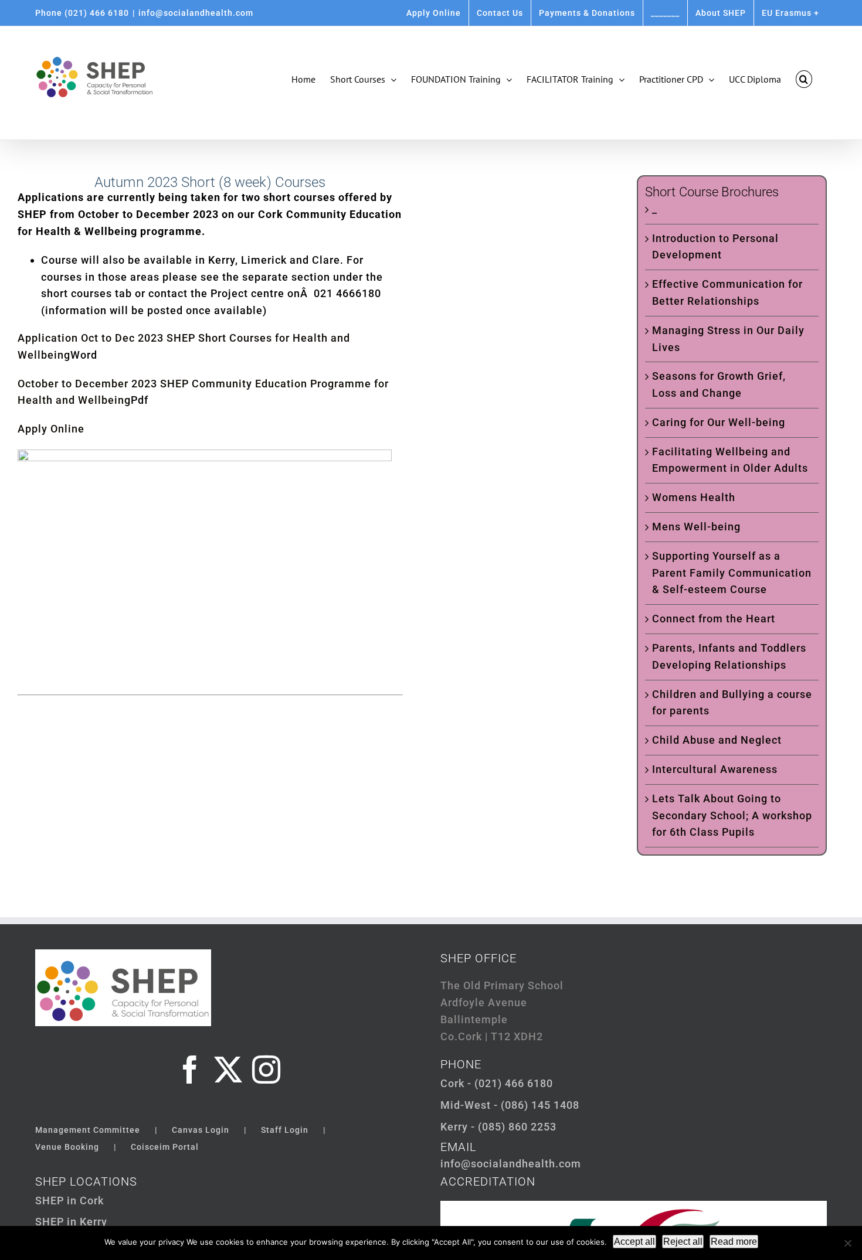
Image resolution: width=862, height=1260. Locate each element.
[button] (804, 79)
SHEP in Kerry (71, 1221)
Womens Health (693, 497)
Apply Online (51, 429)
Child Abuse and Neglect (717, 740)
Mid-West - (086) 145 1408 (509, 1105)
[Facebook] (190, 1069)
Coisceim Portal (165, 1147)
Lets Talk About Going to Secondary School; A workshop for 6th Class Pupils (732, 815)
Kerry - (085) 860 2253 (498, 1127)
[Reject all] (847, 1243)
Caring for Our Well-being (718, 422)
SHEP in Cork (69, 1200)
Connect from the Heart (713, 618)
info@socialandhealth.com (195, 13)
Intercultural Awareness (715, 769)
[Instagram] (266, 1069)
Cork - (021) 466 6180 (496, 1083)
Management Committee (87, 1130)
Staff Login (284, 1130)
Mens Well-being (696, 526)
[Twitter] (228, 1069)
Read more (734, 1242)
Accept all (634, 1242)
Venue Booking (67, 1147)
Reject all (683, 1242)
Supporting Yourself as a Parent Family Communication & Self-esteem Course (732, 573)
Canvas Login (200, 1130)
